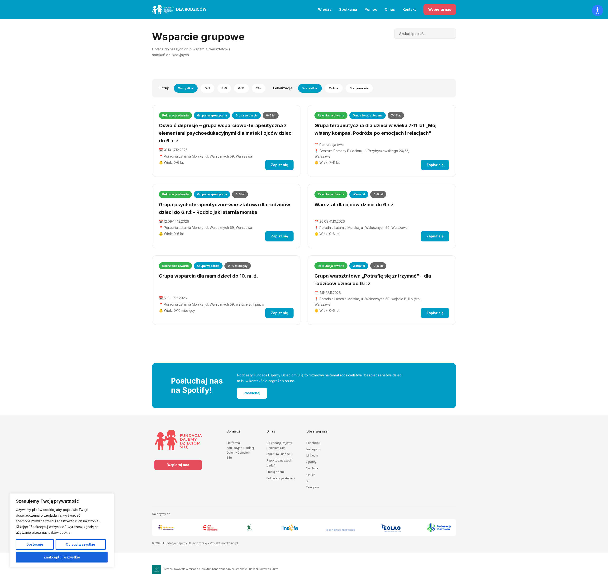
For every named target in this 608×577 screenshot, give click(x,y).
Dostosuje (34, 544)
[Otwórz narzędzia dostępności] (597, 10)
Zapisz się (279, 165)
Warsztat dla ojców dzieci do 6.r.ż (354, 204)
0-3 (207, 88)
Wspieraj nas (439, 9)
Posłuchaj (252, 393)
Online (333, 88)
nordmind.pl (229, 543)
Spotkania (348, 9)
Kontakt (409, 9)
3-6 (224, 88)
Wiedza (325, 9)
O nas (390, 9)
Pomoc (371, 9)
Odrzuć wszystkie (80, 544)
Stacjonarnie (359, 88)
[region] (62, 530)
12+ (258, 88)
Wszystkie (185, 88)
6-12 (241, 88)
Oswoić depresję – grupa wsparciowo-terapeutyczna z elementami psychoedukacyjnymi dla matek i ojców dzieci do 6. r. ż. (226, 133)
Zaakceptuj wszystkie (62, 557)
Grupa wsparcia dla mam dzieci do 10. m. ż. (208, 276)
